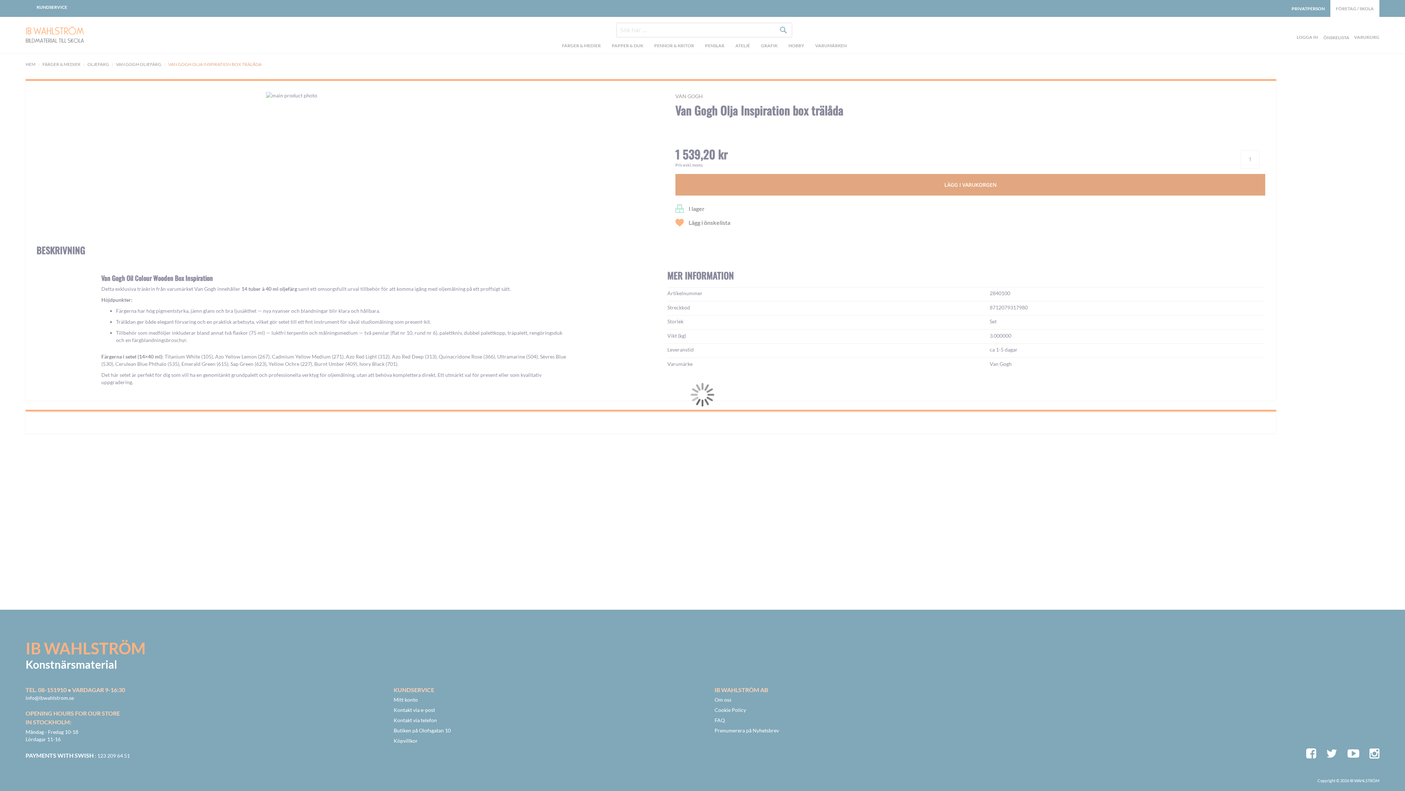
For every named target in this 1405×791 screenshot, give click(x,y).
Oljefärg (98, 64)
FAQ (720, 720)
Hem (30, 64)
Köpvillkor (406, 741)
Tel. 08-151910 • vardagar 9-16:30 (75, 689)
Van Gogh (689, 96)
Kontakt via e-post (414, 710)
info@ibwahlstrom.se (50, 698)
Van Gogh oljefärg (138, 64)
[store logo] (73, 35)
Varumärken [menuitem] (831, 45)
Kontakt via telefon (415, 720)
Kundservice (52, 7)
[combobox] (704, 30)
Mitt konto (406, 700)
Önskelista (1335, 29)
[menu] (704, 46)
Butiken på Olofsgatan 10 (422, 730)
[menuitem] (581, 46)
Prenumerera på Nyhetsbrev (747, 730)
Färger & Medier (61, 64)
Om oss (723, 700)
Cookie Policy (730, 710)
